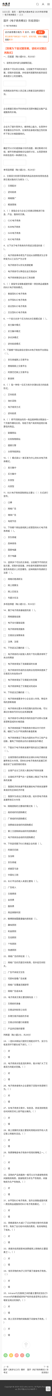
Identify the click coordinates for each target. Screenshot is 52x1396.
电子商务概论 (11, 26)
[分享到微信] (5, 1355)
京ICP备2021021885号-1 (27, 1389)
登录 (40, 32)
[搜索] (37, 4)
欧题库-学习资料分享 (6, 4)
